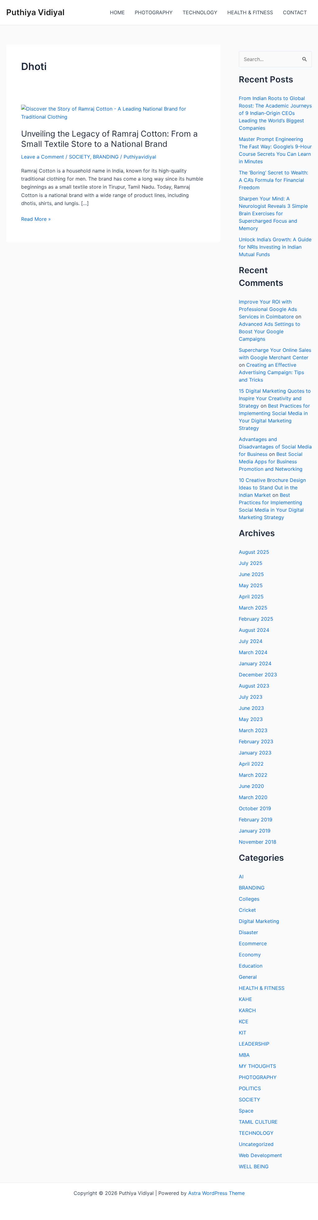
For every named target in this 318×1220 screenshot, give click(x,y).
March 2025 (253, 608)
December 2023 (258, 674)
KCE (243, 1021)
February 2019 (255, 819)
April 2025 (251, 596)
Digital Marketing (259, 921)
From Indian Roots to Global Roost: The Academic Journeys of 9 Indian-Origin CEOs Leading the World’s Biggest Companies (275, 113)
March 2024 (253, 652)
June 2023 (251, 708)
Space (246, 1111)
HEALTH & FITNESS (250, 12)
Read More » (36, 219)
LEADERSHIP (254, 1044)
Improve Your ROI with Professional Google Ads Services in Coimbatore (268, 309)
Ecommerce (253, 943)
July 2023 (250, 697)
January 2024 (255, 663)
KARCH (247, 1010)
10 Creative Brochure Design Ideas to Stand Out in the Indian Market (272, 487)
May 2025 (251, 585)
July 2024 (250, 641)
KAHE (245, 999)
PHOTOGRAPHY (154, 12)
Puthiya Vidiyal (35, 12)
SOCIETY (79, 157)
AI (241, 876)
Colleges (249, 899)
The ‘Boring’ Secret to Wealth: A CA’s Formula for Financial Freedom (273, 179)
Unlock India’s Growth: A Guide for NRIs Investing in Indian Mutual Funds (275, 246)
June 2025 (251, 574)
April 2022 (251, 764)
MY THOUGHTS (257, 1066)
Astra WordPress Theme (216, 1193)
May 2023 (251, 719)
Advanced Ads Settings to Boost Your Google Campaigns (269, 331)
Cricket (247, 910)
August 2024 (254, 630)
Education (250, 966)
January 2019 (254, 831)
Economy (250, 954)
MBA (244, 1055)
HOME (117, 12)
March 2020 (253, 797)
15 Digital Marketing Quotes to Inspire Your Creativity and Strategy (275, 398)
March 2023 (253, 730)
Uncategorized (256, 1144)
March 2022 (253, 775)
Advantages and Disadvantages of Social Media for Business (275, 446)
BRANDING (106, 157)
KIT (242, 1033)
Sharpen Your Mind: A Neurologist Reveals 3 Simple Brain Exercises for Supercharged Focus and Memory (273, 213)
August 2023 (254, 686)
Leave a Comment (42, 157)
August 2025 (254, 552)
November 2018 (257, 842)
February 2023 (256, 741)
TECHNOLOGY (200, 12)
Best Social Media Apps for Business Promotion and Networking (270, 461)
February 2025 (256, 619)
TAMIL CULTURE (258, 1122)
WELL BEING (254, 1166)
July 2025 (250, 563)
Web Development (260, 1155)
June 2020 (251, 786)
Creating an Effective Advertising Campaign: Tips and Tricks (271, 372)
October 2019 (255, 808)
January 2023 (255, 753)
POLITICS (250, 1088)
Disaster (248, 932)
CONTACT (295, 12)
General (248, 977)
